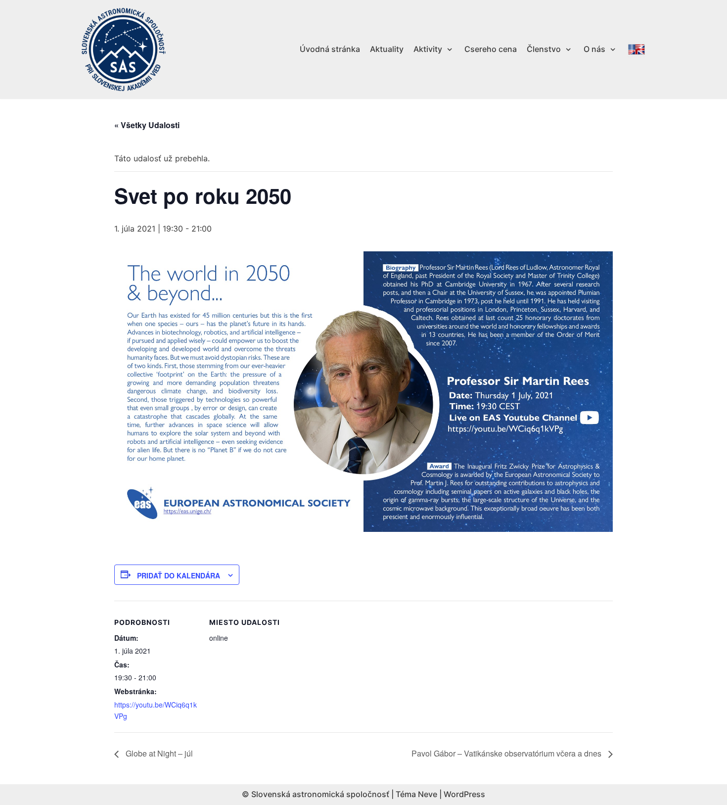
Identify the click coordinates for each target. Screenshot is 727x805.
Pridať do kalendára (178, 575)
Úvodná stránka (330, 49)
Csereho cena (490, 49)
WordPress (464, 794)
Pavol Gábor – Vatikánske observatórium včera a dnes (507, 753)
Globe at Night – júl (158, 753)
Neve (427, 794)
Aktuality (387, 49)
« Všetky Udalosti (147, 125)
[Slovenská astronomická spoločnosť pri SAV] (124, 50)
